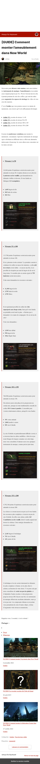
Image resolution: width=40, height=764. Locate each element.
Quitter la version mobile (20, 761)
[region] (20, 15)
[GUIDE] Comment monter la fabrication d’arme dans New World (19, 724)
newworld (12, 741)
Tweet (5, 632)
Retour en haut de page (31, 755)
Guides (5, 665)
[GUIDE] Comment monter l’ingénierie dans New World (20, 659)
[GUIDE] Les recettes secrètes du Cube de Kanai (18, 691)
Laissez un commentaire (20, 747)
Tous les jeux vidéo (21, 737)
